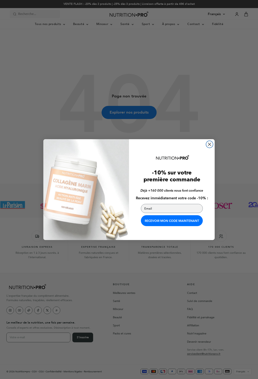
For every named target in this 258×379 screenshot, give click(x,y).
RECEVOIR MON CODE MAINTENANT (172, 221)
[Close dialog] (209, 144)
